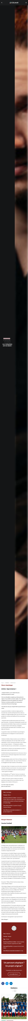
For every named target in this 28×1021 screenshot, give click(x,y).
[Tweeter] (6, 983)
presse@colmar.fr (14, 974)
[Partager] (2, 983)
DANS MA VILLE (7, 338)
